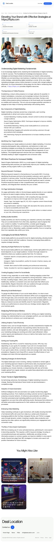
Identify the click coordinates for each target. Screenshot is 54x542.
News (6, 13)
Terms (46, 537)
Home (2, 13)
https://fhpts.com (13, 86)
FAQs (18, 532)
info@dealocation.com (28, 532)
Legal (50, 537)
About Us (37, 537)
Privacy (42, 537)
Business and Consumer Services (15, 13)
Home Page (6, 532)
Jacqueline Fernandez (8, 26)
